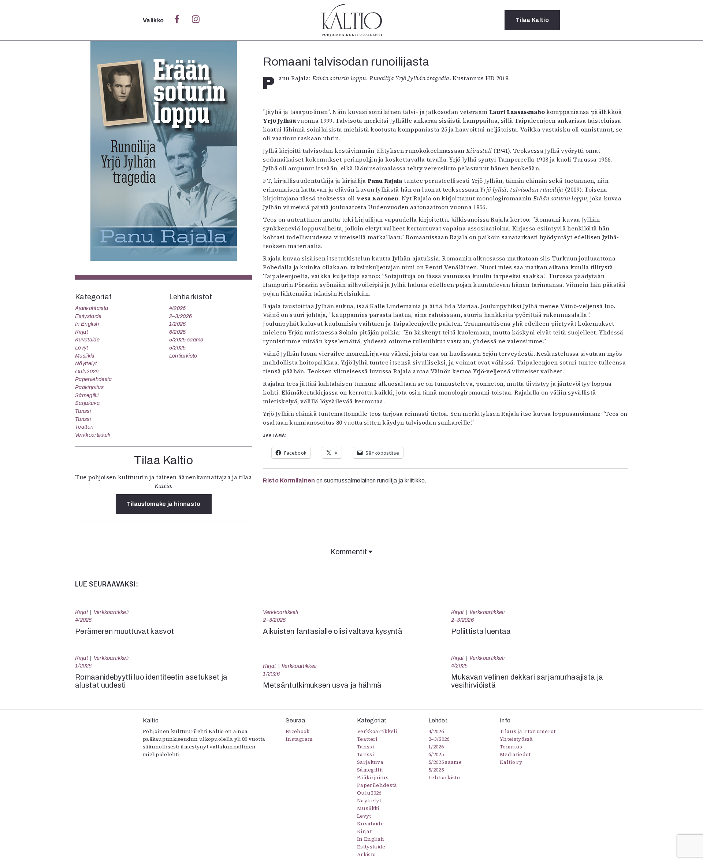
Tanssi (83, 411)
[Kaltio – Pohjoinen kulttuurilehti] (351, 20)
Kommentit (349, 552)
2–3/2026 (180, 316)
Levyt (81, 348)
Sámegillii (86, 395)
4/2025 (459, 666)
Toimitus (511, 746)
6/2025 (177, 332)
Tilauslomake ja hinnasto (164, 504)
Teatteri (84, 427)
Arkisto (366, 854)
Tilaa (532, 20)
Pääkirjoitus (89, 387)
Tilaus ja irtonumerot (528, 731)
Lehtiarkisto (183, 356)
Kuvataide (87, 340)
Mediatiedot (515, 754)
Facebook (298, 731)
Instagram (299, 739)
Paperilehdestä (93, 379)
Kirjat (81, 332)
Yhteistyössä (516, 739)
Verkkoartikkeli (92, 435)
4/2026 (177, 308)
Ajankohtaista (91, 308)
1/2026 (177, 324)
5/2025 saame (186, 340)
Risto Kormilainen (289, 480)
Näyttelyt (86, 363)
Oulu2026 (87, 371)
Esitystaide (88, 316)
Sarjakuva (87, 403)
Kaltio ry (511, 762)
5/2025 (177, 348)
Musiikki (84, 356)
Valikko (154, 20)
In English (87, 324)
